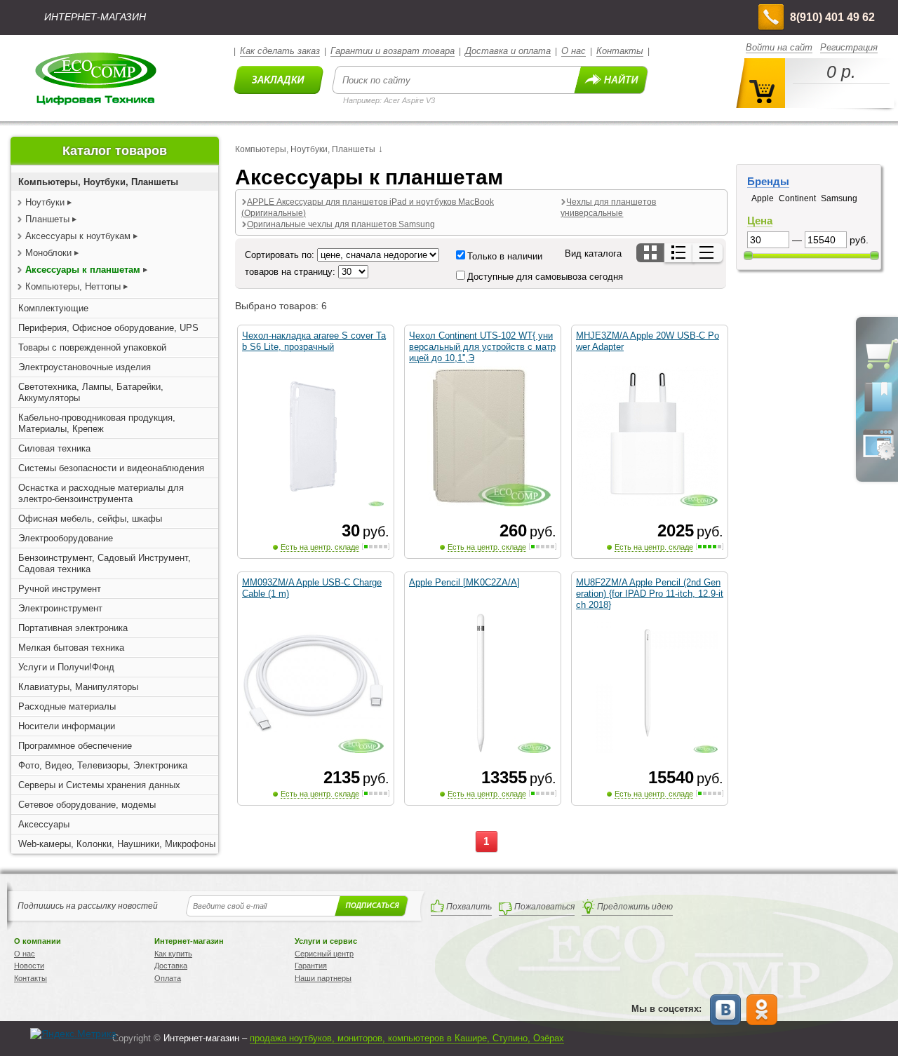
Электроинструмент (60, 608)
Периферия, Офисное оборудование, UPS (108, 328)
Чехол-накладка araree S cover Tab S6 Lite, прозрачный (314, 341)
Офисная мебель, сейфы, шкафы (90, 518)
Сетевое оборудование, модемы (87, 804)
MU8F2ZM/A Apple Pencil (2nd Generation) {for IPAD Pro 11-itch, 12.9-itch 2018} (649, 593)
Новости (29, 965)
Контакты (619, 51)
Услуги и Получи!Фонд (66, 667)
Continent (797, 198)
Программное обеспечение (75, 745)
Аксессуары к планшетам (82, 269)
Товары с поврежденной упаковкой (92, 347)
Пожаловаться (544, 907)
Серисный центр (324, 953)
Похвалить (469, 907)
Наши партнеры (323, 978)
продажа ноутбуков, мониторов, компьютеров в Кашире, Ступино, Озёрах (407, 1038)
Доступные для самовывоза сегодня (545, 276)
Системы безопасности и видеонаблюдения (111, 468)
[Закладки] (878, 411)
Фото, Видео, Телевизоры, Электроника (102, 765)
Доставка (170, 965)
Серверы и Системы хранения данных (99, 785)
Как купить (173, 953)
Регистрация (849, 47)
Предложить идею (635, 907)
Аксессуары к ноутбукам (77, 236)
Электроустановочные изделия (84, 367)
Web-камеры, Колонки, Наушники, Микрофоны (116, 844)
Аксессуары (43, 824)
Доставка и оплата (508, 51)
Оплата (167, 978)
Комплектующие (53, 308)
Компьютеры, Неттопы (73, 286)
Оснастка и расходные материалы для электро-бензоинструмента (101, 493)
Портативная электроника (73, 628)
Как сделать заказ (280, 51)
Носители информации (66, 726)
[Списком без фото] (707, 252)
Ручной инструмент (59, 588)
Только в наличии (504, 256)
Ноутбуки (45, 202)
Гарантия (311, 965)
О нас (573, 51)
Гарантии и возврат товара (392, 51)
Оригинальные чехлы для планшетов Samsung (341, 224)
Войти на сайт (779, 47)
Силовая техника (54, 448)
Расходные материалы (67, 706)
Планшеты (47, 219)
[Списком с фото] (679, 252)
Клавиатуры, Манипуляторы (78, 687)
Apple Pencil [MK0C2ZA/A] (464, 582)
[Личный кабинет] (878, 457)
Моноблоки (48, 253)
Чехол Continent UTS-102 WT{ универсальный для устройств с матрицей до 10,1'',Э (482, 346)
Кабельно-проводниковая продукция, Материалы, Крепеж (96, 423)
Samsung (839, 198)
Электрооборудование (65, 538)
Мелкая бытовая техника (71, 647)
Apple (762, 198)
